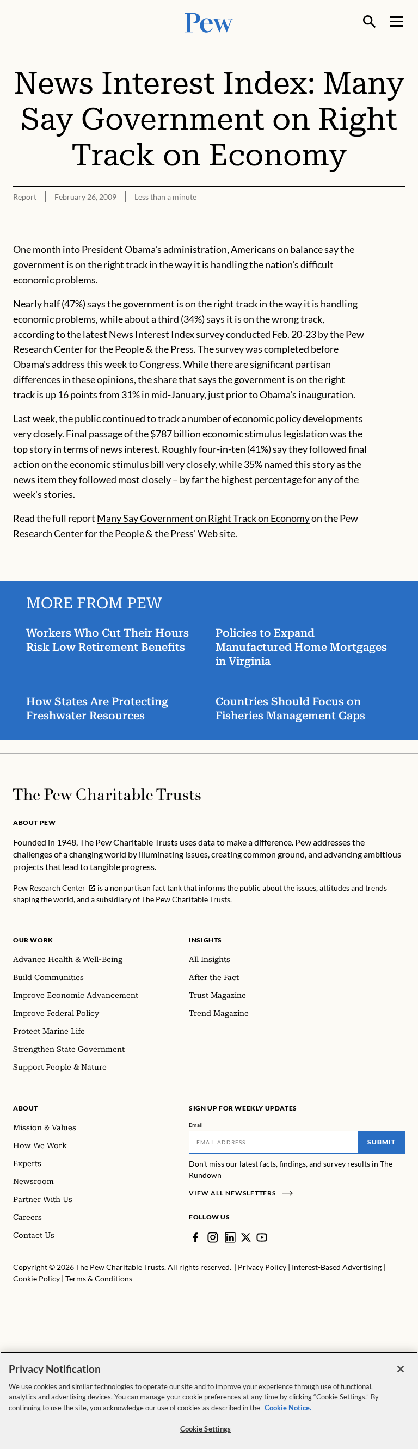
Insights (205, 940)
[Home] (107, 794)
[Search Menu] (369, 21)
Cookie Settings (205, 1429)
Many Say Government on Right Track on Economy (203, 518)
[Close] (401, 1369)
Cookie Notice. (288, 1407)
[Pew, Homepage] (209, 21)
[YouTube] (261, 1237)
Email (196, 1124)
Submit (381, 1142)
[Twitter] (246, 1237)
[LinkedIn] (230, 1237)
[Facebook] (195, 1237)
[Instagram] (212, 1237)
